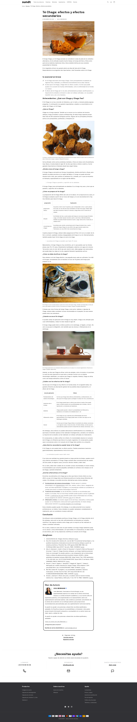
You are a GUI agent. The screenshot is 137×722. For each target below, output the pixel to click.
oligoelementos (60, 485)
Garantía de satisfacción (91, 695)
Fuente (76, 539)
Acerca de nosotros (58, 690)
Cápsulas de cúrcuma (27, 695)
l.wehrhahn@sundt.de (71, 628)
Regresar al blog (70, 635)
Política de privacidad (90, 700)
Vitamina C (25, 700)
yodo (70, 497)
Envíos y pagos (88, 692)
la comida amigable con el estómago (70, 504)
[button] (107, 2)
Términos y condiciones (91, 702)
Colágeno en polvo (27, 690)
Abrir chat (112, 665)
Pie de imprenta (89, 697)
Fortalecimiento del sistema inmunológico (57, 483)
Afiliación (55, 692)
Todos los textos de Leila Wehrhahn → (56, 621)
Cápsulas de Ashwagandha (29, 692)
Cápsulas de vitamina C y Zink (29, 697)
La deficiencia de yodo (57, 495)
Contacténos (88, 690)
